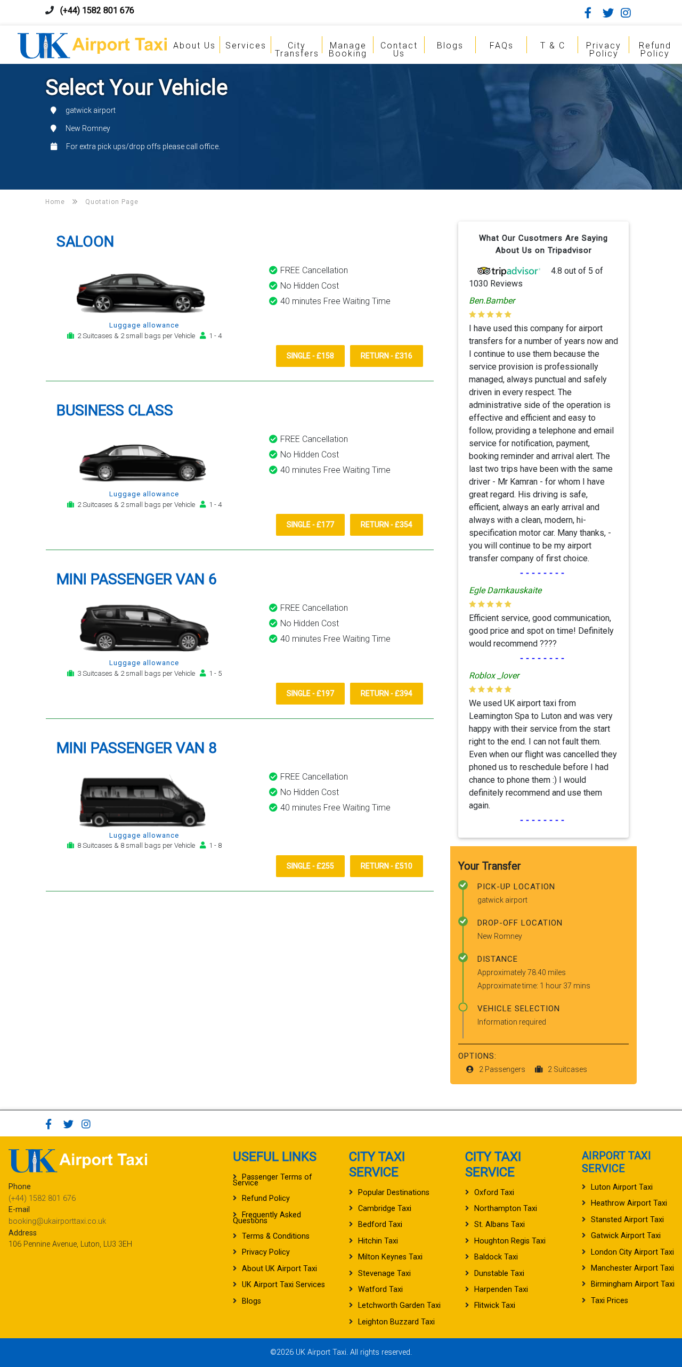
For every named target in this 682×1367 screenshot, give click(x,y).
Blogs (450, 45)
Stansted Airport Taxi (627, 1219)
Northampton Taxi (505, 1208)
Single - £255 (310, 866)
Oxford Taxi (494, 1192)
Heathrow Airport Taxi (629, 1203)
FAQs (502, 45)
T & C (552, 45)
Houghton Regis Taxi (510, 1241)
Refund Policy (655, 49)
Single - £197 (310, 693)
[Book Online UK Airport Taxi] (92, 44)
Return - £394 (386, 693)
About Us (194, 45)
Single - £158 (310, 355)
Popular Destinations (393, 1192)
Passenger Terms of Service (272, 1180)
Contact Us (399, 49)
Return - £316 (386, 355)
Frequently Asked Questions (267, 1217)
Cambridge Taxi (384, 1208)
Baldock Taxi (496, 1257)
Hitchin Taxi (378, 1241)
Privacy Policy (603, 49)
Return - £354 (386, 524)
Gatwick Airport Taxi (626, 1235)
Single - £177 (310, 524)
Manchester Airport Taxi (632, 1268)
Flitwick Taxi (494, 1305)
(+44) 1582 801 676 (97, 10)
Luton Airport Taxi (622, 1187)
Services (245, 45)
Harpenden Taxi (501, 1289)
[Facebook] (592, 12)
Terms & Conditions (276, 1236)
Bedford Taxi (380, 1224)
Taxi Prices (609, 1300)
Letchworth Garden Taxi (399, 1305)
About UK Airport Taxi (279, 1268)
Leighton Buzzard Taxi (396, 1322)
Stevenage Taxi (384, 1273)
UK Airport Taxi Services (283, 1284)
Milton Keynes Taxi (390, 1257)
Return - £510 (386, 866)
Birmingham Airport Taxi (633, 1284)
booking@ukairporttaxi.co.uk (57, 1221)
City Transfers (297, 49)
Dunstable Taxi (499, 1273)
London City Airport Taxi (632, 1252)
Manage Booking (348, 49)
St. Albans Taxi (499, 1224)
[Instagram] (629, 12)
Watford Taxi (380, 1289)
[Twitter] (611, 12)
